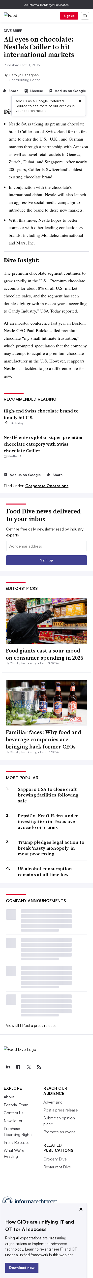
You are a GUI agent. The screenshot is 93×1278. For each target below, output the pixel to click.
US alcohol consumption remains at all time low (45, 871)
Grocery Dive (55, 1159)
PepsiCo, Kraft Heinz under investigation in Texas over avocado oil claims (48, 821)
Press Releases (17, 1142)
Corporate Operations (46, 485)
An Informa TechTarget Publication (46, 5)
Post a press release (39, 1025)
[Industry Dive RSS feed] (39, 1067)
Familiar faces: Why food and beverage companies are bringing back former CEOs (43, 739)
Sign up (69, 16)
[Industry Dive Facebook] (18, 1067)
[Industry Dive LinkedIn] (7, 1067)
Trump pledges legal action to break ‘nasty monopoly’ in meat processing (51, 848)
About (9, 1096)
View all (12, 1025)
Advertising (52, 1102)
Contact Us (13, 1112)
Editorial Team (16, 1104)
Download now (21, 1267)
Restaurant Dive (57, 1166)
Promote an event (59, 1131)
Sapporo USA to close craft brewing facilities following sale (48, 795)
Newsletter (13, 1120)
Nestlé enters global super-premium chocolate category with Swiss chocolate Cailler (43, 444)
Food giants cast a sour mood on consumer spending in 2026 (44, 654)
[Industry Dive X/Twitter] (28, 1067)
